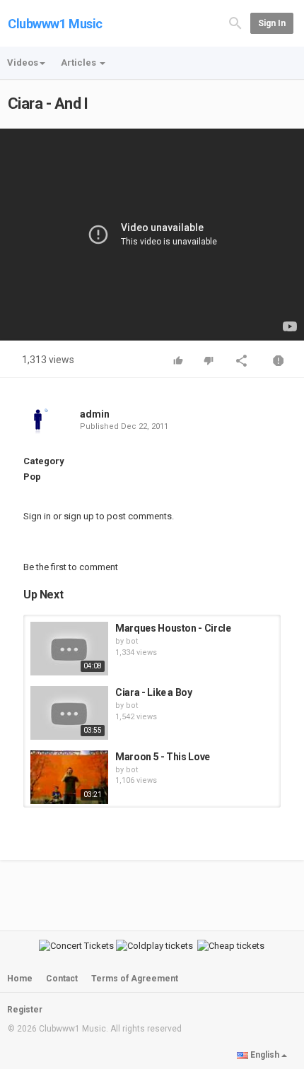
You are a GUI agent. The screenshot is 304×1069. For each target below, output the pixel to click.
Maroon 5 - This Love (162, 756)
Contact (62, 979)
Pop (32, 476)
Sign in (272, 23)
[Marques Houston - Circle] (69, 648)
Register (24, 1010)
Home (20, 979)
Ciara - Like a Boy (153, 692)
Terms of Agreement (134, 979)
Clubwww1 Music (55, 23)
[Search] (235, 22)
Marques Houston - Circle (173, 628)
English (264, 1055)
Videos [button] (22, 62)
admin (95, 414)
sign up (79, 516)
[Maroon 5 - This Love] (69, 777)
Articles (79, 62)
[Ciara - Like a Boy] (69, 713)
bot (132, 641)
